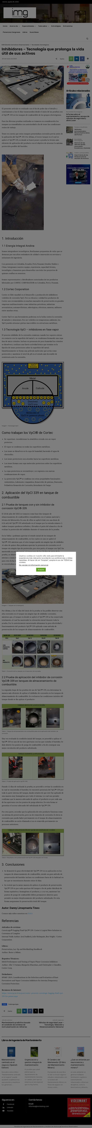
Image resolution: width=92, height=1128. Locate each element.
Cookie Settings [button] (27, 570)
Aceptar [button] (41, 570)
